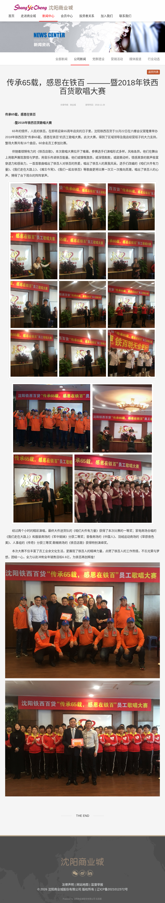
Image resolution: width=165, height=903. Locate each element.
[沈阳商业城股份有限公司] (45, 7)
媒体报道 (135, 59)
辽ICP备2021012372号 (112, 889)
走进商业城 (28, 16)
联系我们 (125, 16)
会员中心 (67, 16)
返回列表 (153, 72)
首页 (11, 16)
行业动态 (154, 59)
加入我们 (107, 16)
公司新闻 (80, 59)
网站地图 (82, 884)
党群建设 (98, 59)
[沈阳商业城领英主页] (90, 873)
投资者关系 (86, 16)
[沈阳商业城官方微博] (82, 873)
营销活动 (117, 59)
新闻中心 (48, 16)
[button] (75, 873)
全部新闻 (61, 59)
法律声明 (68, 884)
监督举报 (97, 884)
